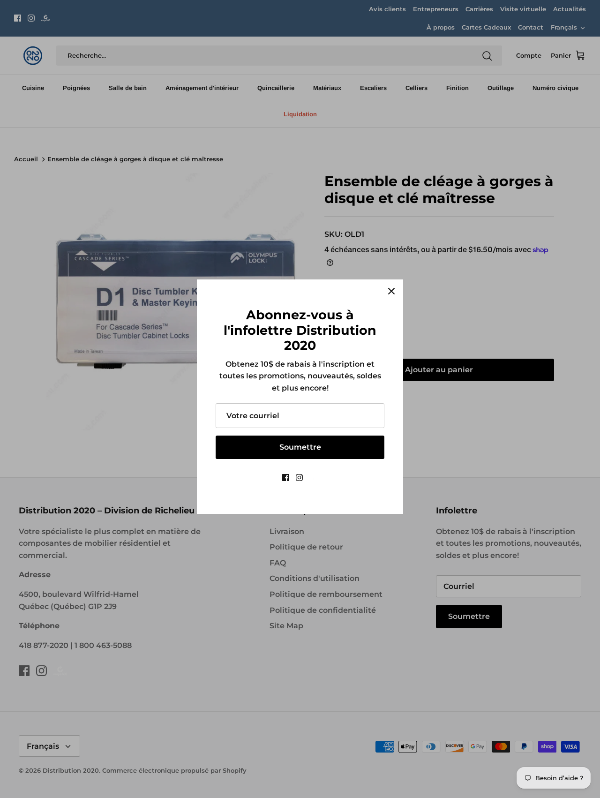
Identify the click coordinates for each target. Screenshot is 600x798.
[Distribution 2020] (313, 477)
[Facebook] (285, 477)
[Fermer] (391, 291)
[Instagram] (299, 477)
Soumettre (300, 447)
